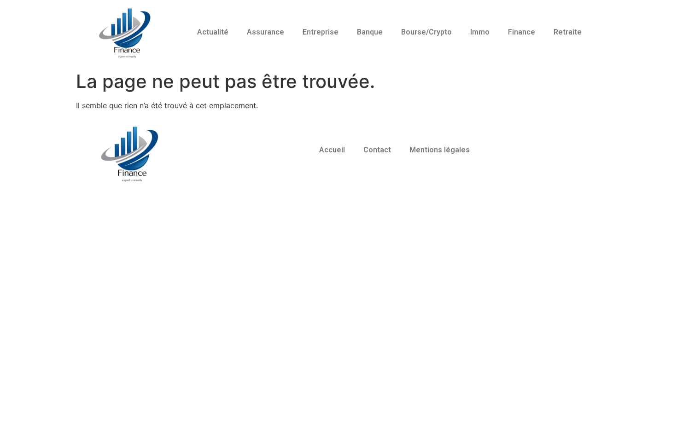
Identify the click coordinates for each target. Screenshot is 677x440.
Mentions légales (439, 149)
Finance (521, 32)
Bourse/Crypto (426, 32)
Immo (480, 32)
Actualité (212, 32)
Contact (377, 149)
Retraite (568, 32)
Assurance (265, 32)
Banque (370, 32)
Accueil (332, 149)
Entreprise (320, 32)
